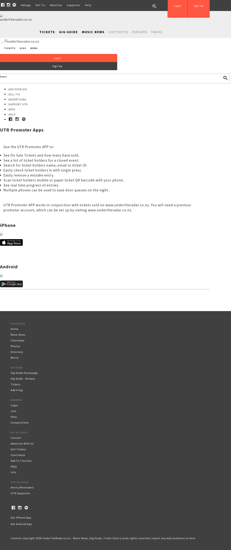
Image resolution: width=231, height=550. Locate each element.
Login (177, 5)
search (157, 9)
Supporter (73, 5)
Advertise (56, 5)
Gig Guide (68, 32)
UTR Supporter (20, 493)
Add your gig (17, 89)
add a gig (17, 390)
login (14, 405)
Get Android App (21, 524)
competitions (20, 422)
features (139, 32)
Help (88, 5)
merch (15, 357)
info (13, 472)
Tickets (47, 32)
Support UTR (18, 104)
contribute (18, 455)
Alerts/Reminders (22, 487)
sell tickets (18, 449)
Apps (11, 109)
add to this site (21, 460)
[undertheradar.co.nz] (17, 19)
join (13, 411)
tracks (156, 32)
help (14, 416)
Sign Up (199, 5)
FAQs (14, 466)
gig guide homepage (24, 373)
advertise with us (22, 443)
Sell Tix (40, 5)
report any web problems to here (173, 538)
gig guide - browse (23, 378)
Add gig (26, 5)
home (14, 329)
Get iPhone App (21, 517)
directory (17, 352)
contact (16, 437)
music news (18, 334)
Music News (93, 32)
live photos (118, 32)
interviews (18, 340)
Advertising (17, 99)
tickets (15, 384)
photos (15, 346)
